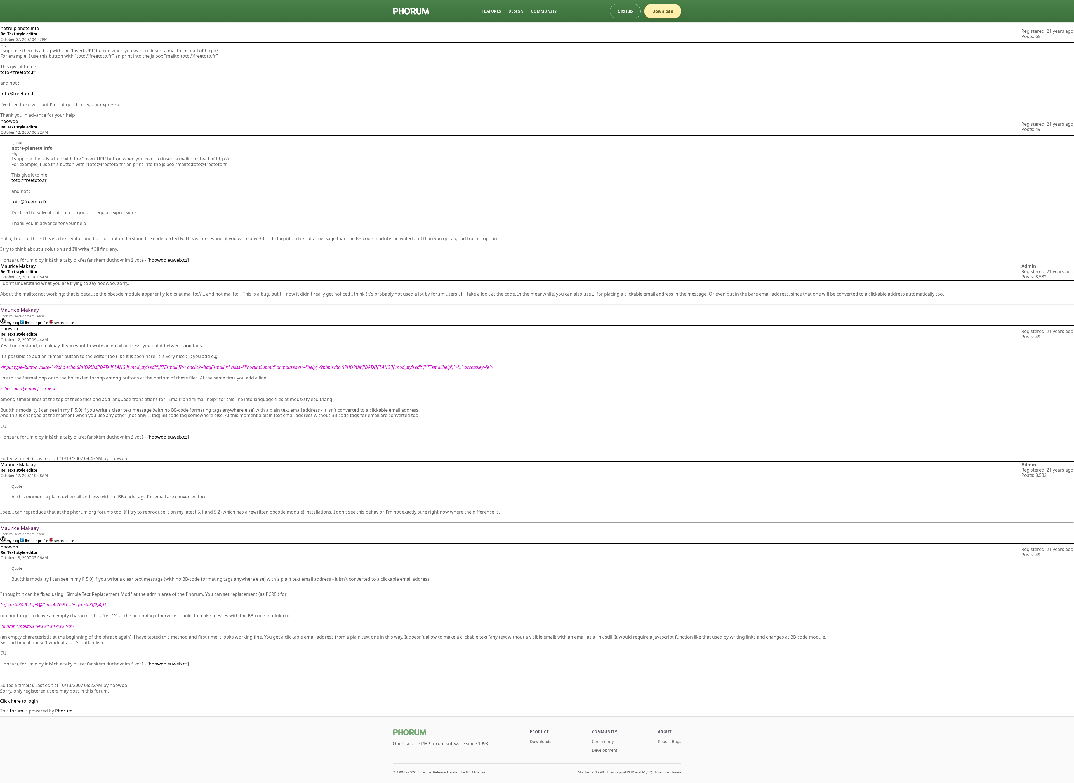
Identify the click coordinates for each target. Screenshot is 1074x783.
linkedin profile (36, 322)
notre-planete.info (20, 28)
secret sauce (64, 322)
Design (516, 11)
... (593, 294)
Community (544, 11)
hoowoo (9, 121)
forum (16, 711)
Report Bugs (669, 741)
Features (491, 11)
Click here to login (19, 701)
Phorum (63, 711)
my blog (13, 322)
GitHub (625, 11)
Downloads (540, 741)
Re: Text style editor (19, 33)
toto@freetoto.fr (18, 72)
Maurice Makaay (18, 266)
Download (662, 11)
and (188, 346)
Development (604, 750)
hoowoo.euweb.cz (168, 260)
